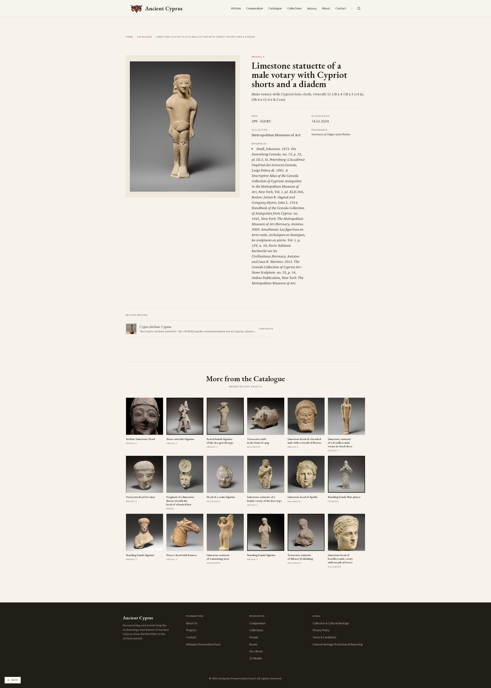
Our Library (256, 651)
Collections (294, 8)
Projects (191, 630)
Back (15, 680)
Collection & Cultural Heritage (331, 623)
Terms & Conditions (324, 637)
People (253, 637)
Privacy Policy (321, 630)
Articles (236, 8)
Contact (340, 8)
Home (129, 37)
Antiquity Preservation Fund (203, 644)
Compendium (254, 8)
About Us (192, 623)
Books (253, 644)
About (326, 8)
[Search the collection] (359, 8)
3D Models (255, 658)
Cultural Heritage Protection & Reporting (338, 644)
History (312, 9)
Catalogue (275, 8)
